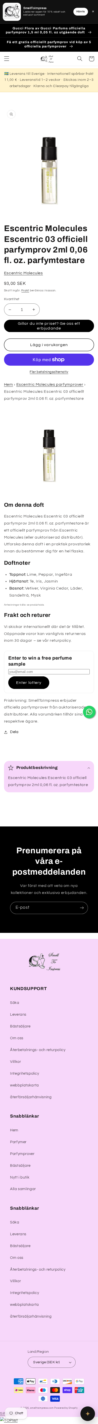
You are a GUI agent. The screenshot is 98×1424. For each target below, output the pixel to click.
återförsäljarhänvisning (31, 1097)
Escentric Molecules (23, 273)
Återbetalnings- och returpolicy (38, 1050)
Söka (14, 1003)
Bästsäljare (20, 1026)
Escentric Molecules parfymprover (49, 384)
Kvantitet (12, 299)
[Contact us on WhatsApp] (89, 712)
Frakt (25, 290)
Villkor (15, 1062)
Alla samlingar (23, 1189)
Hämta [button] (80, 11)
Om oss (16, 1038)
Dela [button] (14, 732)
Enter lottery (28, 683)
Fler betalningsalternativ (49, 372)
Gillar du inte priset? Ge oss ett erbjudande (49, 325)
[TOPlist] (9, 1420)
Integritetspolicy (24, 1073)
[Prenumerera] (82, 908)
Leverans (18, 1014)
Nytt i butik (20, 1177)
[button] (6, 58)
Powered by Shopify (65, 1408)
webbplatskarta (24, 1085)
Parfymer (18, 1142)
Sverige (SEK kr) (46, 1362)
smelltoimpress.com (42, 1408)
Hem (8, 384)
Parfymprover (22, 1154)
